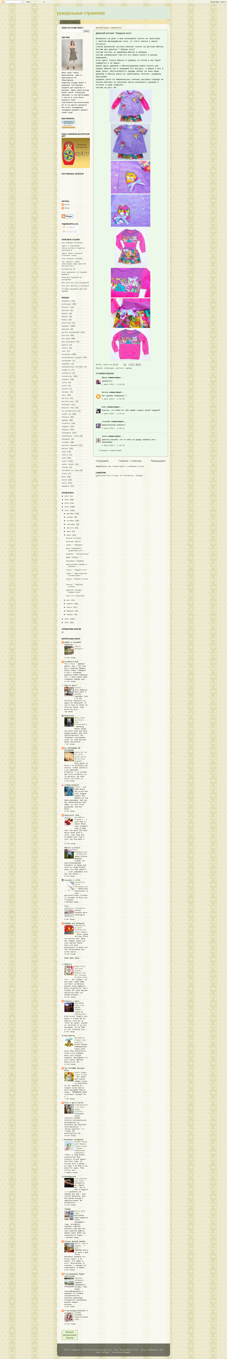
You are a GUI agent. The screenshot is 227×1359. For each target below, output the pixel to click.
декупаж (65, 329)
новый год (66, 414)
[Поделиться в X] (134, 364)
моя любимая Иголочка (72, 243)
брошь (64, 320)
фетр (64, 477)
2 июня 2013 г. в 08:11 (113, 428)
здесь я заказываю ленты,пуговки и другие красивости (73, 248)
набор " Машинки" (74, 545)
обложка (65, 417)
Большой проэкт (73, 542)
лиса (64, 395)
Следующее (102, 461)
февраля (71, 611)
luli (66, 906)
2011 (67, 623)
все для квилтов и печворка (75, 286)
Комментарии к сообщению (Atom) (128, 466)
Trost (77, 787)
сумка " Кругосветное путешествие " (76, 575)
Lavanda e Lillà (72, 880)
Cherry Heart (70, 686)
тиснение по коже (70, 470)
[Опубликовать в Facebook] (137, 364)
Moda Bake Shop (71, 958)
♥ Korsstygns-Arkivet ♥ (75, 1311)
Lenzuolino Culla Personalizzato (81, 885)
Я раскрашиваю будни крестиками (74, 1275)
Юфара (104, 378)
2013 (67, 511)
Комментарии (71, 232)
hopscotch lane (71, 815)
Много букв (70, 664)
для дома (66, 339)
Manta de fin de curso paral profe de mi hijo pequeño (80, 756)
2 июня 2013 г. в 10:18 (113, 445)
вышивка (65, 326)
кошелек (65, 379)
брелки (65, 314)
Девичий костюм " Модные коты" (74, 591)
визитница (66, 323)
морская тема (68, 408)
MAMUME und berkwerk (74, 923)
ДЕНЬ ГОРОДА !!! (74, 557)
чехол (64, 480)
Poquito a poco (71, 1001)
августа (71, 528)
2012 (67, 619)
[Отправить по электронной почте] (129, 364)
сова (64, 458)
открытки (66, 423)
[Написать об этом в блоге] (132, 364)
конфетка (66, 370)
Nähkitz (68, 964)
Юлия (104, 407)
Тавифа (67, 1209)
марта (70, 607)
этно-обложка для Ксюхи (80, 1180)
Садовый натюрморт (79, 1279)
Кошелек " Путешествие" (77, 554)
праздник (66, 439)
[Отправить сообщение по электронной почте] (125, 365)
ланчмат (65, 392)
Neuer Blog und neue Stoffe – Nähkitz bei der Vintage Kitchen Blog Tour (75, 973)
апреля (70, 604)
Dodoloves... (70, 716)
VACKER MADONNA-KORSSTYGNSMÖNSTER (81, 1316)
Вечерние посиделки (73, 1140)
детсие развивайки (70, 332)
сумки (64, 461)
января (70, 615)
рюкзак (65, 449)
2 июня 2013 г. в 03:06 (113, 384)
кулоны (65, 389)
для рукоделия (68, 342)
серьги (65, 455)
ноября (70, 517)
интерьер (66, 354)
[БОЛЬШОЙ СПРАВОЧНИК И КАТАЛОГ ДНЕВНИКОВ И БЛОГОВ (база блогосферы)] (63, 633)
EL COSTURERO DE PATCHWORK (72, 749)
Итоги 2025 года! (79, 1212)
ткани (64, 474)
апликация (109, 368)
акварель (66, 301)
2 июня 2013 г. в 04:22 (113, 414)
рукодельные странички (81, 12)
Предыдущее (158, 461)
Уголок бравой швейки (74, 1242)
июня (69, 535)
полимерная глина (70, 436)
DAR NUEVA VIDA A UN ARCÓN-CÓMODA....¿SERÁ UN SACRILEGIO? (80, 1008)
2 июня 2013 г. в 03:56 (113, 399)
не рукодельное (69, 411)
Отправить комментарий (110, 451)
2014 (67, 507)
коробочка (66, 373)
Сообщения (70, 227)
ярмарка (65, 486)
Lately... (79, 688)
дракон (65, 345)
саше (64, 452)
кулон (64, 386)
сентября (71, 524)
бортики (65, 310)
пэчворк (65, 442)
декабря (71, 514)
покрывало (66, 433)
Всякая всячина (73, 538)
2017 (67, 496)
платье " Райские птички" (74, 586)
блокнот (65, 307)
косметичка (67, 376)
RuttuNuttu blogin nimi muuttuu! (80, 1040)
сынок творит (68, 464)
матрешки (66, 405)
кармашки (66, 364)
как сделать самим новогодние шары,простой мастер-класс (74, 264)
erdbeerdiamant (71, 785)
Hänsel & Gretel (72, 848)
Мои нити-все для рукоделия (75, 283)
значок (65, 348)
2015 (67, 503)
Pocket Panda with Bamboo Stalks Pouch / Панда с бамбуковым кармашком (80, 1147)
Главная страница (70, 22)
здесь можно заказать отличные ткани (72, 254)
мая (69, 600)
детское (119, 368)
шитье (64, 483)
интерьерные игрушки (72, 358)
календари (66, 361)
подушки (65, 430)
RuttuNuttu (69, 1036)
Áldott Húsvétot (79, 648)
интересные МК (68, 269)
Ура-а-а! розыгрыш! (75, 596)
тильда (65, 467)
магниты (65, 398)
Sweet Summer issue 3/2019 (80, 1074)
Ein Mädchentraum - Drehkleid (80, 852)
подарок (65, 427)
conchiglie (80, 908)
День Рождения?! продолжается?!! (75, 549)
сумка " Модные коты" (76, 570)
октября (71, 521)
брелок (65, 317)
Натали (105, 392)
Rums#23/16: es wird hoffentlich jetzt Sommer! (81, 929)
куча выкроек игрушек (72, 259)
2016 (67, 500)
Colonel (105, 1352)
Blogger (126, 1352)
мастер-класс (68, 401)
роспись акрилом (69, 445)
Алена (104, 436)
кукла (64, 383)
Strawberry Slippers (79, 818)
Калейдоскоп (70, 1177)
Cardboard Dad (71, 662)
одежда (128, 368)
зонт (64, 351)
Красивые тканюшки (75, 561)
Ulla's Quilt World (73, 1103)
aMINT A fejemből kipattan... (72, 643)
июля (69, 532)
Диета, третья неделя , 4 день (81, 1246)
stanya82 (106, 422)
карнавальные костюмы (72, 367)
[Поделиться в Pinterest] (139, 364)
